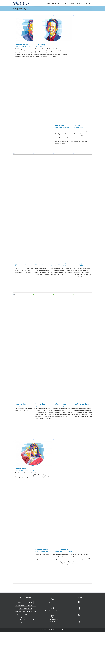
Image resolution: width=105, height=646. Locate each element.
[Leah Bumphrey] (72, 440)
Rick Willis (59, 125)
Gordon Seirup (40, 264)
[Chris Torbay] (52, 16)
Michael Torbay (21, 44)
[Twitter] (79, 622)
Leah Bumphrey (61, 550)
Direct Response (31, 611)
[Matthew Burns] (52, 440)
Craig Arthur (40, 404)
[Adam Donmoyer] (72, 294)
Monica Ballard (21, 468)
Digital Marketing (20, 611)
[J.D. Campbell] (72, 154)
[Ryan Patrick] (32, 294)
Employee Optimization (20, 614)
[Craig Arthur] (52, 294)
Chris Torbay (40, 44)
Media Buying (42, 406)
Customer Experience (44, 265)
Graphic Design (33, 614)
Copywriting (17, 46)
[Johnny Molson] (32, 154)
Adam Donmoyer (61, 404)
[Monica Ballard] (32, 440)
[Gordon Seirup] (52, 154)
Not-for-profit (30, 617)
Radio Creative (23, 46)
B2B (81, 265)
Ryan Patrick (20, 404)
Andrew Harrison (81, 404)
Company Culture (21, 605)
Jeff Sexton (79, 264)
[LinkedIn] (79, 602)
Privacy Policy (62, 629)
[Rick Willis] (72, 16)
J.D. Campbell (60, 264)
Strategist (28, 46)
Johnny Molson (21, 264)
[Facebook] (79, 608)
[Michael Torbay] (32, 16)
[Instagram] (79, 615)
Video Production (25, 623)
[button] (89, 3)
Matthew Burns (41, 550)
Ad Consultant (57, 127)
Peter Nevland (80, 125)
